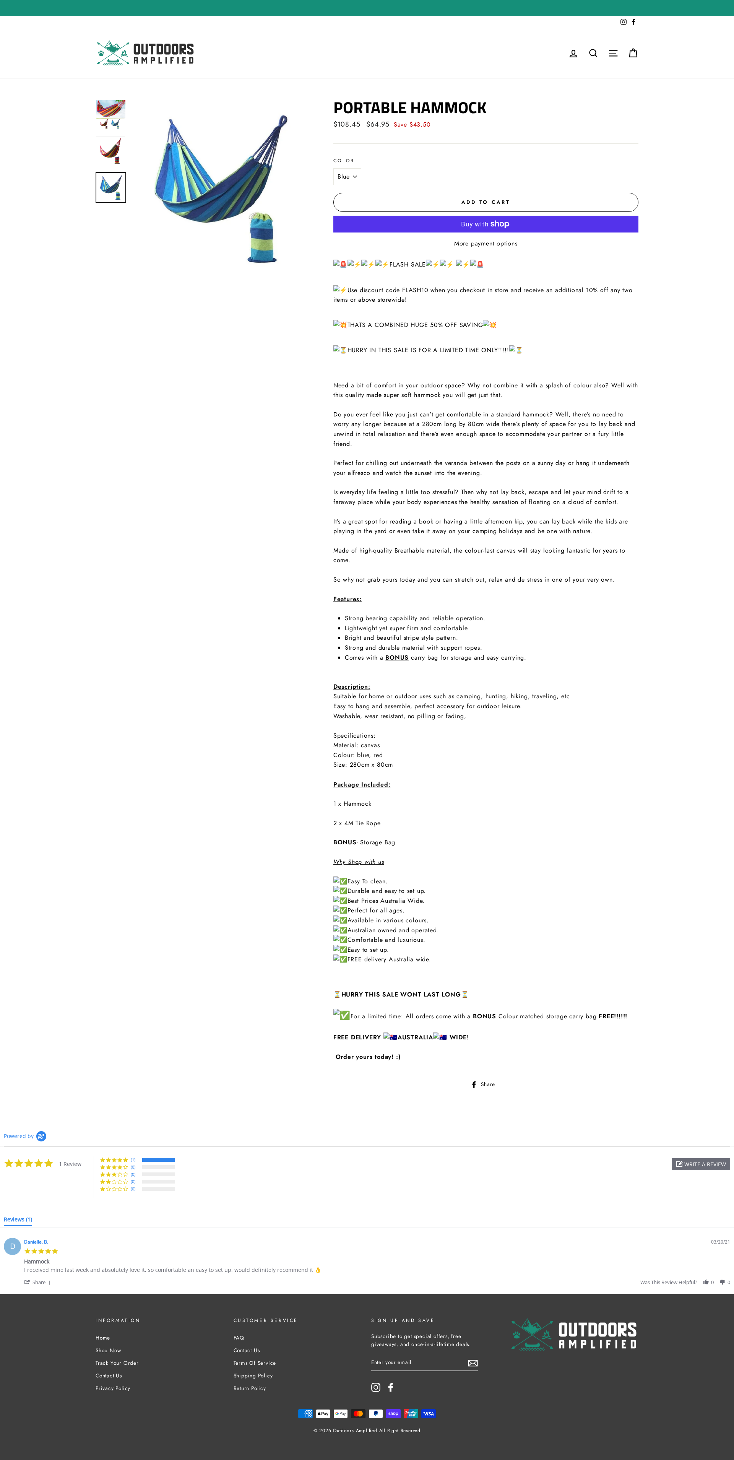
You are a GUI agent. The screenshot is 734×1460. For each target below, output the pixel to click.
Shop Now (108, 1350)
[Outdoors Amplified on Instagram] (375, 1387)
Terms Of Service (255, 1363)
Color (344, 160)
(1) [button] (133, 1159)
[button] (701, 1164)
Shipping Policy (253, 1375)
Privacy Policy (113, 1388)
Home (103, 1337)
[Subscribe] (473, 1363)
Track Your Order (117, 1363)
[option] (220, 187)
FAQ (239, 1337)
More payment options (486, 243)
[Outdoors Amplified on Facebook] (390, 1387)
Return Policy (250, 1388)
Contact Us (109, 1375)
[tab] (18, 1221)
